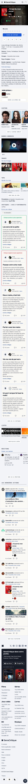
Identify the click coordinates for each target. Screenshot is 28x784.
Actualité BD (5, 735)
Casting (4, 108)
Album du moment (20, 735)
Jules (13, 289)
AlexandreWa (9, 573)
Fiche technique (5, 67)
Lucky (16, 694)
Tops (3, 178)
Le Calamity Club (19, 708)
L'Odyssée (4, 695)
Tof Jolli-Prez (9, 563)
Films (9, 6)
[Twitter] (11, 646)
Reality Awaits (18, 731)
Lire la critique (7, 244)
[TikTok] (20, 646)
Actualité (3, 698)
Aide (2, 752)
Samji (13, 256)
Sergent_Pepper (16, 221)
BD (2, 722)
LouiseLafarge (9, 530)
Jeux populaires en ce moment (6, 718)
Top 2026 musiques (20, 725)
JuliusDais (8, 539)
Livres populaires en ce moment (20, 717)
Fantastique (14, 51)
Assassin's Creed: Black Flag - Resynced (6, 712)
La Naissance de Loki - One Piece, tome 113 (6, 731)
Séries (17, 687)
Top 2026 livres (19, 705)
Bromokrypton (9, 629)
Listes (3, 425)
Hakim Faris (4, 124)
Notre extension (6, 749)
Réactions (5, 449)
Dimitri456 (8, 520)
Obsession (4, 692)
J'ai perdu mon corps (20, 6)
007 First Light (5, 708)
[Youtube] (26, 646)
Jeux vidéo (5, 702)
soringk (7, 606)
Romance (21, 51)
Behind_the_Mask (16, 321)
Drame (13, 6)
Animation (4, 53)
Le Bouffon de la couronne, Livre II (20, 712)
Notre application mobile (8, 747)
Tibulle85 (14, 387)
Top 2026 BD (5, 725)
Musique (18, 722)
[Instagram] (17, 646)
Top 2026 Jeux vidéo (5, 705)
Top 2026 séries (19, 689)
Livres (17, 702)
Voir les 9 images (6, 161)
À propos (4, 744)
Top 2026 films (5, 690)
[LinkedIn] (23, 646)
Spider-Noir (18, 692)
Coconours (8, 511)
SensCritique (4, 6)
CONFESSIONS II (20, 728)
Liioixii (7, 489)
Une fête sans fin (6, 727)
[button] (26, 2)
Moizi (13, 353)
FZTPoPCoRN (9, 582)
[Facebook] (14, 646)
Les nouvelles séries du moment (20, 697)
